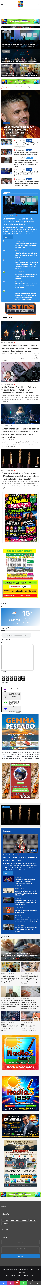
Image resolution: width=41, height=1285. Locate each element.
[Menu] (2, 5)
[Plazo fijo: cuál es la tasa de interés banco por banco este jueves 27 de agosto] (4, 251)
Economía (5, 1223)
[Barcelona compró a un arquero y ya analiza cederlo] (8, 910)
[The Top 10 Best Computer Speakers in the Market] (6, 142)
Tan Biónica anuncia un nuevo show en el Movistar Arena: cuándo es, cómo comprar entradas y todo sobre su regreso (19, 61)
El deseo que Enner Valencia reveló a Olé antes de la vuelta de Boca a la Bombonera (26, 174)
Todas (17, 87)
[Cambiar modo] (39, 5)
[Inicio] (20, 4)
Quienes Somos (15, 1275)
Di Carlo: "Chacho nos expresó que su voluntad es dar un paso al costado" (26, 929)
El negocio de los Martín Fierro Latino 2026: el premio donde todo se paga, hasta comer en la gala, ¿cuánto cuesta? (20, 476)
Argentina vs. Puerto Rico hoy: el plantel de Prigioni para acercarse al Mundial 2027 (26, 893)
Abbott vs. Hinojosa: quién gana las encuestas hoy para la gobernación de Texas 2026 (26, 245)
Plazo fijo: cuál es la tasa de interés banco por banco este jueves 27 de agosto (26, 255)
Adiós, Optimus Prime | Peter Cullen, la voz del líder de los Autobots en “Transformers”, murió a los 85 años (18, 390)
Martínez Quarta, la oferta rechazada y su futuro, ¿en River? (9, 75)
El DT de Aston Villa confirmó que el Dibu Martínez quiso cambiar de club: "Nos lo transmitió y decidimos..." (26, 183)
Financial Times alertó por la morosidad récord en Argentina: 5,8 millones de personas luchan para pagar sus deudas (29, 980)
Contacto (4, 1238)
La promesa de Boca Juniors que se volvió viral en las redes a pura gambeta (26, 276)
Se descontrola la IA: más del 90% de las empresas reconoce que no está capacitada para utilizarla (19, 221)
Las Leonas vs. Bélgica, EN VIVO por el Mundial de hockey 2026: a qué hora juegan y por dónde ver (26, 145)
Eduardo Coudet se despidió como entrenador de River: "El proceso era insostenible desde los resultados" (26, 920)
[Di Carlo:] (8, 927)
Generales (23, 87)
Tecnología (6, 807)
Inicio (7, 1275)
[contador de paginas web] (13, 680)
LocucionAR (21, 1272)
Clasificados (24, 1275)
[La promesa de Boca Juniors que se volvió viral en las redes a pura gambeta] (4, 272)
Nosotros (4, 1229)
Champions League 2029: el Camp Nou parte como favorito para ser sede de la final (25, 902)
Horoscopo (18, 712)
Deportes (29, 140)
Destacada (6, 32)
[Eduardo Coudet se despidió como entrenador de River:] (8, 917)
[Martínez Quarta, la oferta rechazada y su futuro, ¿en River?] (10, 70)
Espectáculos (32, 87)
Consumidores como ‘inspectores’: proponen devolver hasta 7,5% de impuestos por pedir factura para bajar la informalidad (30, 1004)
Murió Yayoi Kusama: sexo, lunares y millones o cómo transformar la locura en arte (26, 285)
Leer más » (7, 237)
